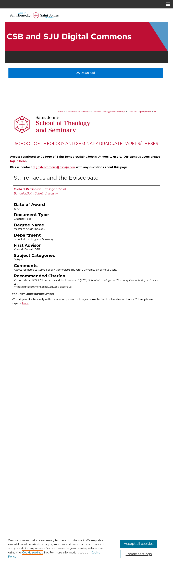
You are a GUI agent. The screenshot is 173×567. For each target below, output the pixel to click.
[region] (86, 548)
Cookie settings (32, 552)
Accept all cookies (139, 544)
